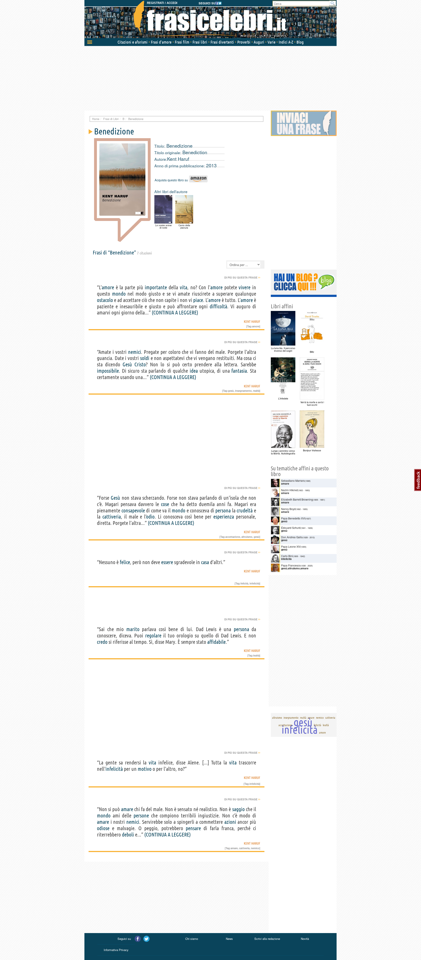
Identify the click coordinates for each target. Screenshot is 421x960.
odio (150, 517)
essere (167, 562)
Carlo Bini (287, 556)
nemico (255, 848)
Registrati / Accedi (162, 3)
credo (102, 642)
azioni (230, 822)
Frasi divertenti (222, 42)
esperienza (223, 517)
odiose (103, 828)
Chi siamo (191, 939)
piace (198, 300)
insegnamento (243, 390)
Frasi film (182, 42)
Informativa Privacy (116, 950)
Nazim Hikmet (289, 490)
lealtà (256, 655)
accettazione (232, 536)
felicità (244, 583)
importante (156, 287)
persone (141, 816)
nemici (134, 352)
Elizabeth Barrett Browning (297, 499)
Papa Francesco (291, 565)
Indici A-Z (286, 42)
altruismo (246, 536)
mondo (119, 294)
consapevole (133, 511)
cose (165, 504)
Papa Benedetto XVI (293, 518)
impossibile (108, 371)
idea (194, 371)
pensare (193, 828)
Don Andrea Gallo (292, 537)
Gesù (127, 364)
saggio (238, 809)
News (229, 939)
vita (183, 287)
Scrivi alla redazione (267, 939)
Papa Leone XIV (291, 546)
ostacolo (105, 300)
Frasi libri (200, 42)
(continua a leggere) (175, 313)
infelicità (254, 583)
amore (108, 287)
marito (132, 629)
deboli (128, 835)
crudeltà (245, 511)
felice (125, 562)
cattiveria (111, 517)
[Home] (210, 20)
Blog (300, 42)
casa (205, 562)
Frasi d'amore (161, 42)
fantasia (239, 371)
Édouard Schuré (291, 527)
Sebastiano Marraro (293, 480)
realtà (256, 390)
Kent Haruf (178, 158)
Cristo (140, 364)
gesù (231, 390)
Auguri (259, 42)
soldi (144, 358)
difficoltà (218, 306)
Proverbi (243, 42)
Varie (271, 42)
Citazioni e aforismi (133, 42)
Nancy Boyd (288, 509)
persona (223, 511)
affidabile (216, 642)
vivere (244, 287)
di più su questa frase (242, 277)
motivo (145, 769)
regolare (153, 636)
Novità (305, 939)
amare (127, 809)
